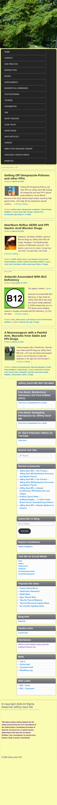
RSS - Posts (25, 685)
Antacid (22, 322)
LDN (6, 112)
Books (7, 76)
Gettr (20, 561)
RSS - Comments (27, 688)
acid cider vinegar (26, 212)
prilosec (21, 214)
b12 (27, 322)
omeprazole (9, 214)
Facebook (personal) (26, 571)
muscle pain (13, 372)
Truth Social (23, 566)
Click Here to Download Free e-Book (32, 403)
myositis (31, 372)
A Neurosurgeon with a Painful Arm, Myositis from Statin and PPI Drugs (25, 335)
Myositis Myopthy (38, 367)
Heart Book (10, 131)
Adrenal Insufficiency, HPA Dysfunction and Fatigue (35, 491)
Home (7, 52)
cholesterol (39, 370)
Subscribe (24, 531)
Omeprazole (27, 209)
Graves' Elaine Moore (29, 588)
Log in (22, 661)
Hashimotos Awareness (30, 591)
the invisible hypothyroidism (32, 606)
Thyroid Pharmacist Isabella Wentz (35, 603)
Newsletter (10, 70)
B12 (13, 320)
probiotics (36, 209)
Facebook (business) (26, 574)
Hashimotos (10, 106)
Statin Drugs (22, 370)
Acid (6, 264)
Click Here (22, 440)
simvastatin (16, 375)
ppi (15, 214)
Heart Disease (11, 119)
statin (24, 375)
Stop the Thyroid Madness (31, 600)
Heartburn (17, 264)
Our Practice (11, 64)
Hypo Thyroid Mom (28, 597)
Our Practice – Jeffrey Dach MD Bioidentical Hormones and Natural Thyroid (37, 474)
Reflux (20, 262)
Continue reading (22, 204)
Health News (25, 594)
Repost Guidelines (25, 547)
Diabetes (9, 161)
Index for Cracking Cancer (18, 149)
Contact (8, 58)
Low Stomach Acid (35, 259)
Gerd (11, 264)
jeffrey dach (16, 209)
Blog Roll (21, 621)
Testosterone (11, 94)
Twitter (21, 564)
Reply (28, 214)
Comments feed (26, 667)
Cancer (8, 143)
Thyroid (8, 100)
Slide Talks (10, 125)
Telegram (22, 569)
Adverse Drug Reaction (21, 367)
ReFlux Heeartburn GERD (33, 262)
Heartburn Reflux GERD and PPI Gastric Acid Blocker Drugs (26, 226)
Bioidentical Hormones (16, 88)
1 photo (48, 288)
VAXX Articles (11, 137)
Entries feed (25, 664)
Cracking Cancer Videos (16, 155)
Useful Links (23, 633)
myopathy (23, 372)
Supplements (11, 82)
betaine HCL (39, 212)
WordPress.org (26, 670)
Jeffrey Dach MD (26, 471)
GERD (14, 259)
